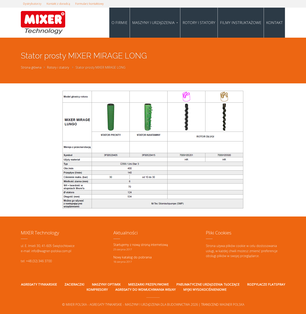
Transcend (210, 304)
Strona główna (31, 67)
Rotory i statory (58, 67)
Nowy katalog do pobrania (132, 257)
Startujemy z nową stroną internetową (140, 245)
